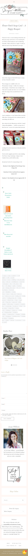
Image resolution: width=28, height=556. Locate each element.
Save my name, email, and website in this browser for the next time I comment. (14, 414)
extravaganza (5, 283)
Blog (20, 545)
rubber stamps (10, 304)
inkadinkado (8, 291)
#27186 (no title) (16, 543)
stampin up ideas (10, 314)
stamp (20, 306)
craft (9, 275)
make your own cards (9, 295)
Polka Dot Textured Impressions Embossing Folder (8, 215)
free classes (15, 283)
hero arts (19, 287)
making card (18, 295)
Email (3, 404)
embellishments (15, 281)
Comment (4, 376)
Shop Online (14, 491)
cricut (8, 279)
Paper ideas (8, 302)
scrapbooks (15, 306)
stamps (7, 320)
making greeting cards (11, 297)
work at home (18, 320)
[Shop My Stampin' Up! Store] (14, 474)
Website (3, 410)
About (8, 543)
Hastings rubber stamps (10, 287)
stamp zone (14, 310)
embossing (21, 281)
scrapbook (16, 304)
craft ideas (13, 275)
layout (7, 293)
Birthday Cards (14, 33)
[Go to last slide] (5, 349)
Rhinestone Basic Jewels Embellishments (8, 222)
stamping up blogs (16, 316)
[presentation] (14, 345)
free (11, 283)
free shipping (8, 285)
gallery (14, 285)
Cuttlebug (14, 279)
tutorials (12, 320)
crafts (8, 277)
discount (8, 281)
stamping (18, 314)
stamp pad (8, 310)
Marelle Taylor (10, 299)
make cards (13, 293)
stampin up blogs (7, 312)
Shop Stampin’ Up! (12, 545)
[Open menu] (14, 2)
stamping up (8, 316)
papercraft (14, 302)
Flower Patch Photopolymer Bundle (8, 195)
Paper (16, 299)
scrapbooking (8, 306)
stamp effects (11, 308)
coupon (4, 275)
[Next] (23, 349)
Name (3, 398)
